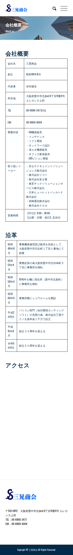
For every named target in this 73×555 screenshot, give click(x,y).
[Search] (52, 8)
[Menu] (62, 8)
